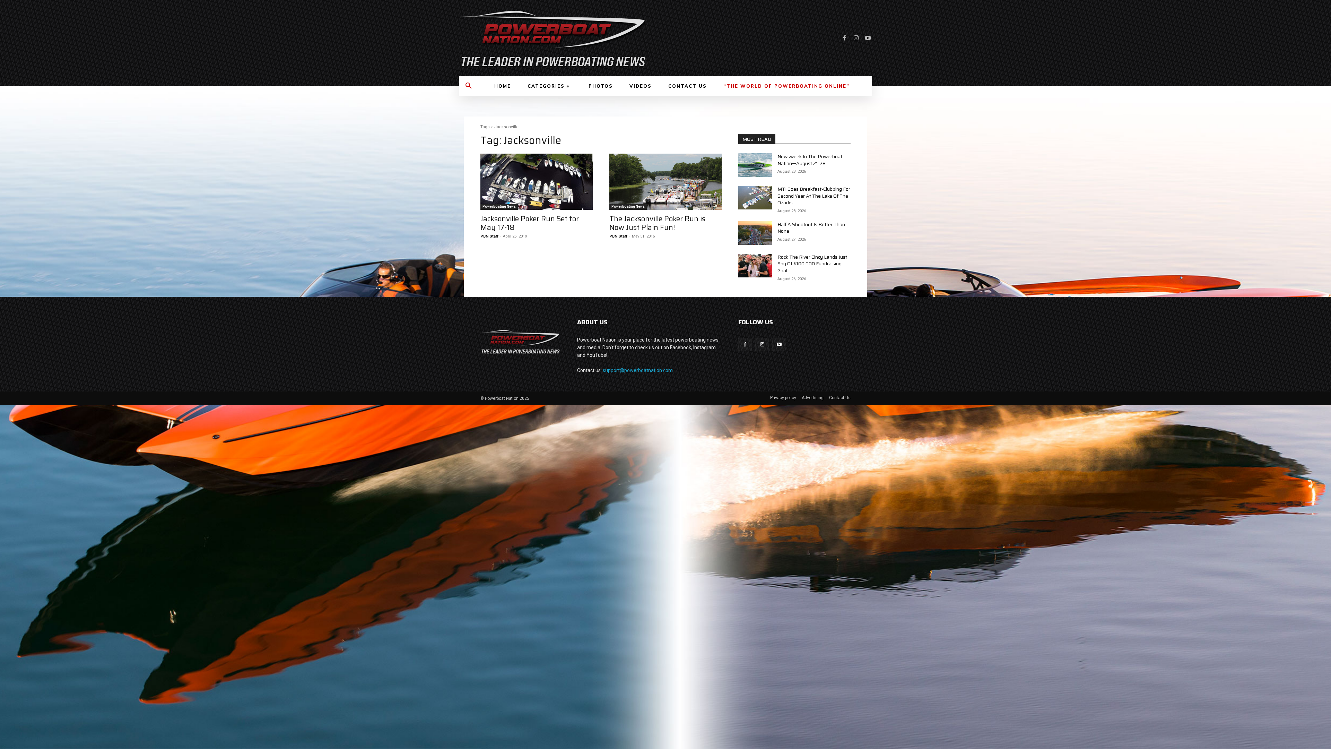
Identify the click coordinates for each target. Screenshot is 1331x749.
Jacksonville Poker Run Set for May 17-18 (529, 223)
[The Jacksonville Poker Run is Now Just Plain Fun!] (665, 182)
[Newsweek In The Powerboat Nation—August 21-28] (755, 165)
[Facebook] (844, 38)
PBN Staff (489, 236)
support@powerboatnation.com (638, 370)
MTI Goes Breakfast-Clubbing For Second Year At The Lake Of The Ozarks (813, 195)
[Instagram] (856, 38)
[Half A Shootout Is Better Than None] (755, 233)
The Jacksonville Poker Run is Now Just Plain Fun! (657, 223)
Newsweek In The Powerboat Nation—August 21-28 (809, 160)
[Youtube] (868, 38)
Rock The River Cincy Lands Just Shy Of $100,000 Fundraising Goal (812, 263)
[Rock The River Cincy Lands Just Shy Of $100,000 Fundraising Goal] (755, 265)
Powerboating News (499, 206)
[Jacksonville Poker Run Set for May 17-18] (536, 182)
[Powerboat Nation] (558, 38)
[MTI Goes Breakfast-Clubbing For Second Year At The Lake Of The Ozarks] (755, 197)
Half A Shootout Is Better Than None (811, 228)
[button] (468, 86)
